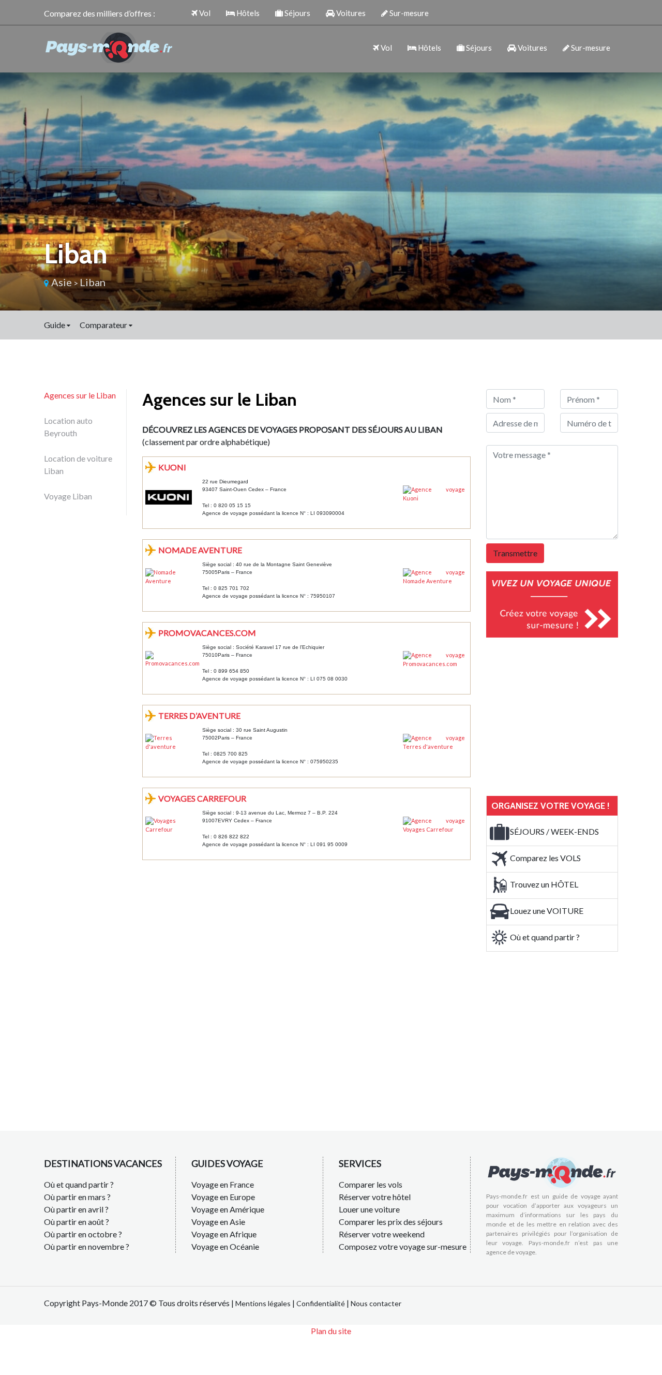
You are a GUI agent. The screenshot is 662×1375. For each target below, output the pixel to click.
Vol (204, 13)
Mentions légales (263, 1303)
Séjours (296, 13)
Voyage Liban (68, 496)
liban (93, 282)
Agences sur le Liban (80, 395)
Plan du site (331, 1331)
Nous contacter (376, 1303)
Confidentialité (320, 1303)
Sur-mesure (408, 13)
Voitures (350, 13)
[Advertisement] (563, 715)
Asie (61, 282)
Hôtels (247, 13)
